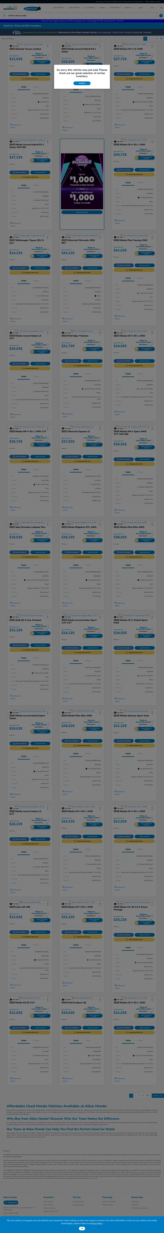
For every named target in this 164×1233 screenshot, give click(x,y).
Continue (82, 83)
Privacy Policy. (96, 1223)
